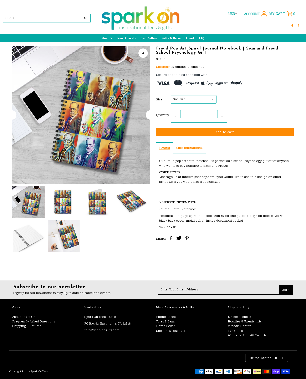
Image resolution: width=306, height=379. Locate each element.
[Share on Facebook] (171, 238)
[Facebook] (292, 25)
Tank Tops (235, 330)
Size (159, 99)
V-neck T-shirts (239, 325)
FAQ (201, 38)
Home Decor (165, 325)
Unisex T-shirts (239, 316)
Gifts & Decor (171, 38)
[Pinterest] (299, 25)
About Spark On (23, 316)
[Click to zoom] (143, 53)
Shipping (163, 66)
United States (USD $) (267, 357)
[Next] (150, 115)
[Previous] (11, 115)
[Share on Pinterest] (187, 238)
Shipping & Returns (26, 325)
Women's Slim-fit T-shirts (247, 335)
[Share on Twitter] (179, 238)
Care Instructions (189, 147)
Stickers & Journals (170, 330)
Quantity (162, 114)
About (190, 38)
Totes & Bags (165, 321)
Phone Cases (166, 316)
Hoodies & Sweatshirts (245, 321)
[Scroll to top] (297, 368)
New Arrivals (126, 38)
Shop (105, 38)
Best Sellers (149, 38)
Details (164, 148)
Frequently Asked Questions (33, 321)
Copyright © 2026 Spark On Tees (28, 371)
